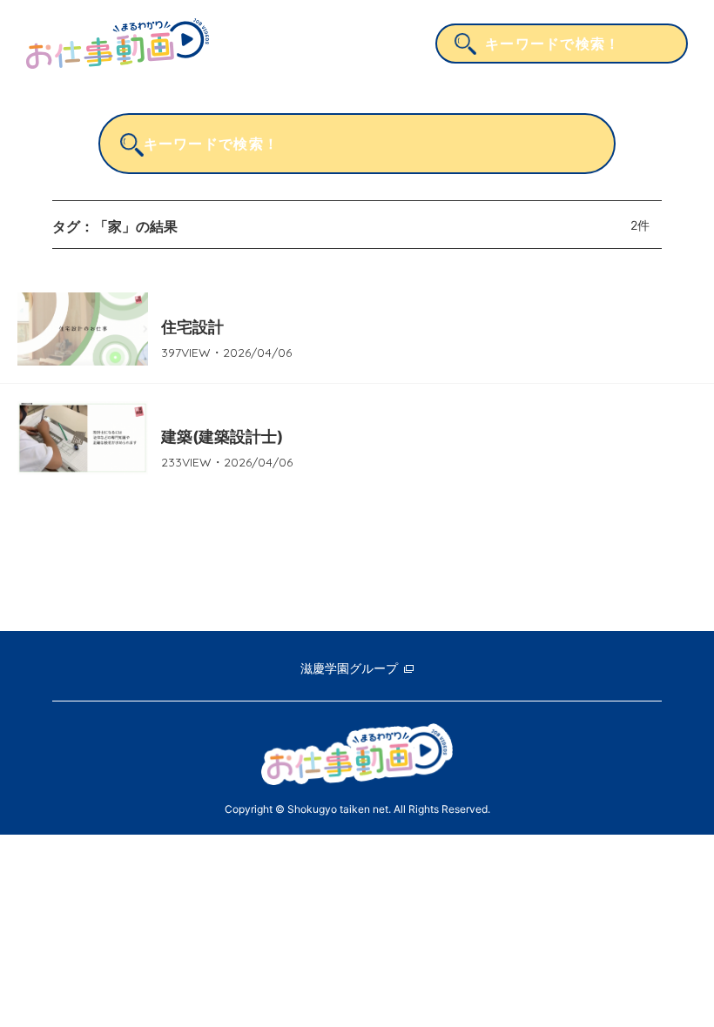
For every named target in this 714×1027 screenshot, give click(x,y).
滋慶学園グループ (349, 668)
